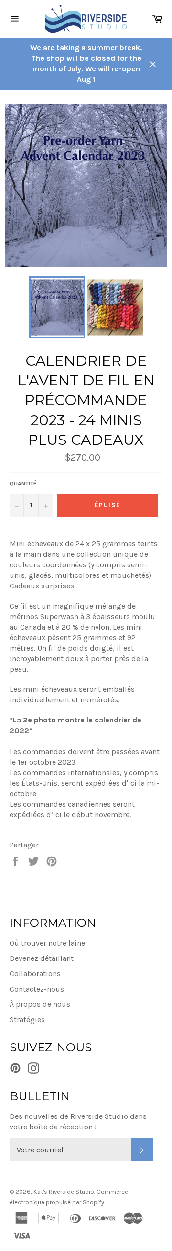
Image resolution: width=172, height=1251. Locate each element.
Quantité (23, 483)
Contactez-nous (37, 988)
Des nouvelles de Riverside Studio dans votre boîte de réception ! (78, 1121)
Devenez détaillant (42, 958)
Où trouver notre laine (47, 942)
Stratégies (27, 1019)
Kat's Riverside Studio (63, 1191)
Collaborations (35, 973)
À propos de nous (40, 1004)
